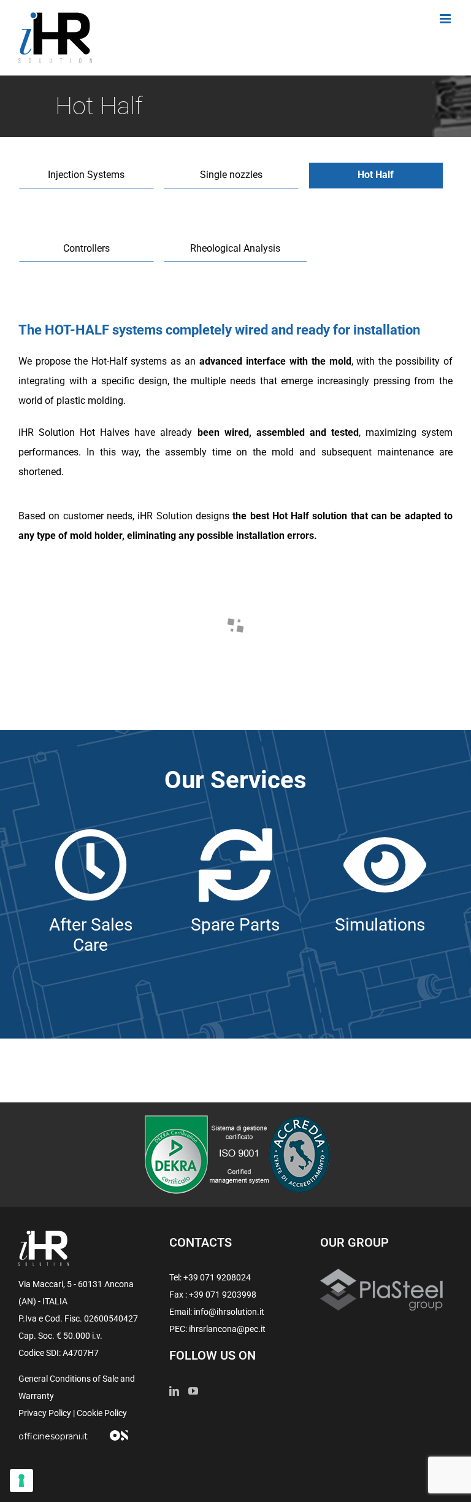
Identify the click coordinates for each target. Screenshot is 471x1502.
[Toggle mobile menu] (446, 18)
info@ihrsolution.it (229, 1312)
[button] (73, 614)
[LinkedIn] (174, 1391)
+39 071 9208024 (217, 1277)
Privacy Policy (44, 1413)
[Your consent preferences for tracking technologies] (21, 1480)
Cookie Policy (102, 1413)
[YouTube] (193, 1391)
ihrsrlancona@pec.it (227, 1329)
